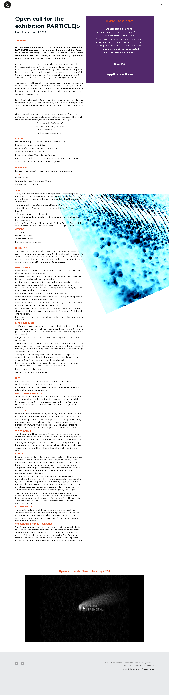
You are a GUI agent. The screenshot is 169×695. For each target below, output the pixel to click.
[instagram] (22, 663)
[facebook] (16, 663)
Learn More (13, 686)
